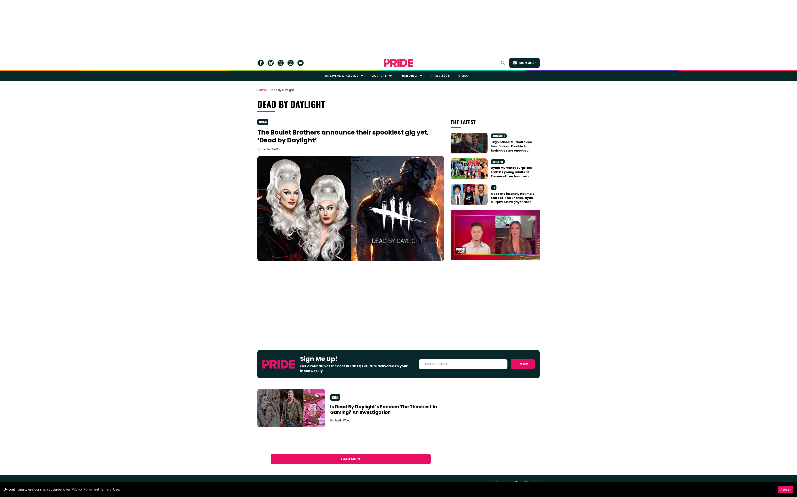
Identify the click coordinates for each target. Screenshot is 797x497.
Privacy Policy (82, 489)
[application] (495, 235)
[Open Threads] (280, 63)
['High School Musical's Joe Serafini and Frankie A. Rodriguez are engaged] (469, 142)
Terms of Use (109, 489)
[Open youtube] (300, 63)
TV (494, 187)
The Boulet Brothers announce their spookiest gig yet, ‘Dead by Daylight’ (343, 136)
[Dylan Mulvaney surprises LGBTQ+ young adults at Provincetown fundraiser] (469, 168)
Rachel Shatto (271, 149)
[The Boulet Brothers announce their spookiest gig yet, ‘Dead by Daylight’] (350, 208)
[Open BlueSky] (270, 63)
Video (463, 76)
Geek (335, 397)
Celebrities (499, 136)
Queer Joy (498, 161)
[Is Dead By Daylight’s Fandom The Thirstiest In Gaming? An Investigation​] (291, 407)
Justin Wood (342, 420)
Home (261, 90)
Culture (379, 76)
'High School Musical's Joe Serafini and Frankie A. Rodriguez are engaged (511, 146)
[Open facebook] (260, 63)
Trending (408, 76)
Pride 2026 (440, 76)
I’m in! (522, 364)
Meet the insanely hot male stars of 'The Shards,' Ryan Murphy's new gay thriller (512, 198)
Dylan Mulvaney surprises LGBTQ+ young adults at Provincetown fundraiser (511, 172)
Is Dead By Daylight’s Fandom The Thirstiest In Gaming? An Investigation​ (383, 410)
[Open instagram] (290, 63)
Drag (263, 121)
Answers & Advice (341, 76)
